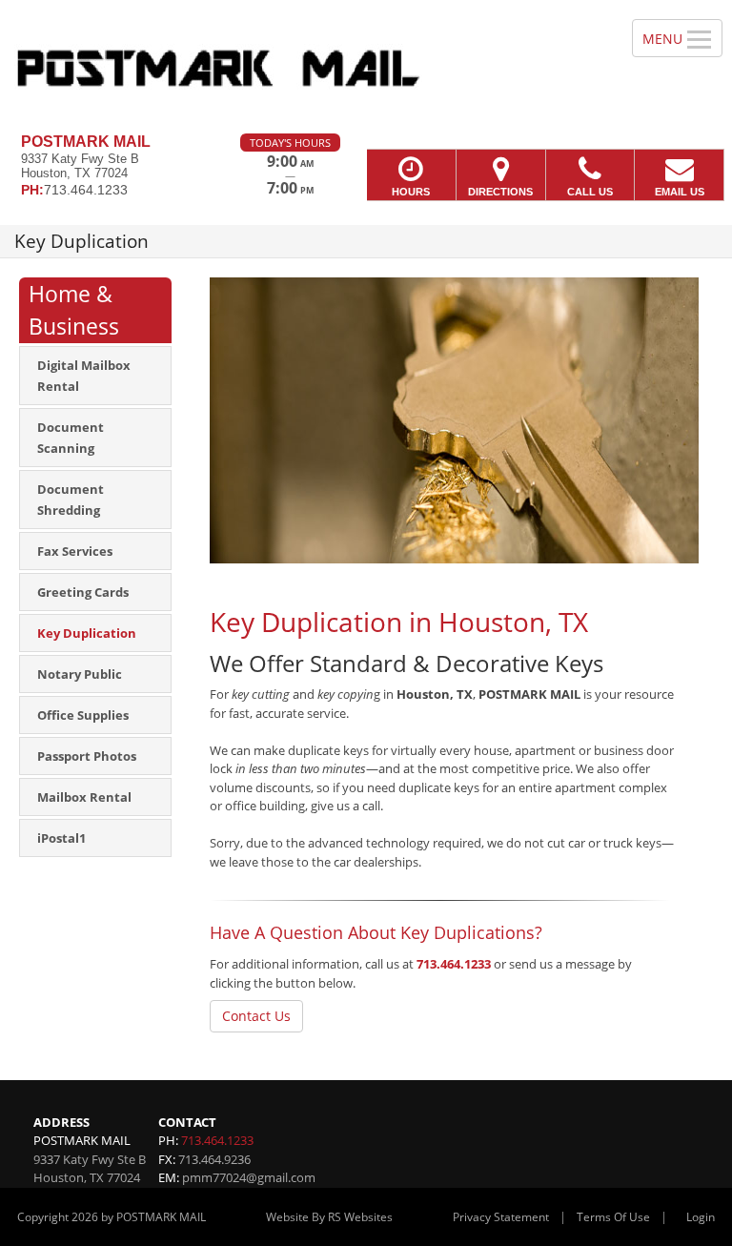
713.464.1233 (454, 963)
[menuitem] (95, 375)
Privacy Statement (501, 1217)
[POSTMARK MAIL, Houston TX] (366, 67)
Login (700, 1217)
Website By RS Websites (329, 1217)
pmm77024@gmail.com (248, 1177)
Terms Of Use (613, 1217)
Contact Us (256, 1016)
